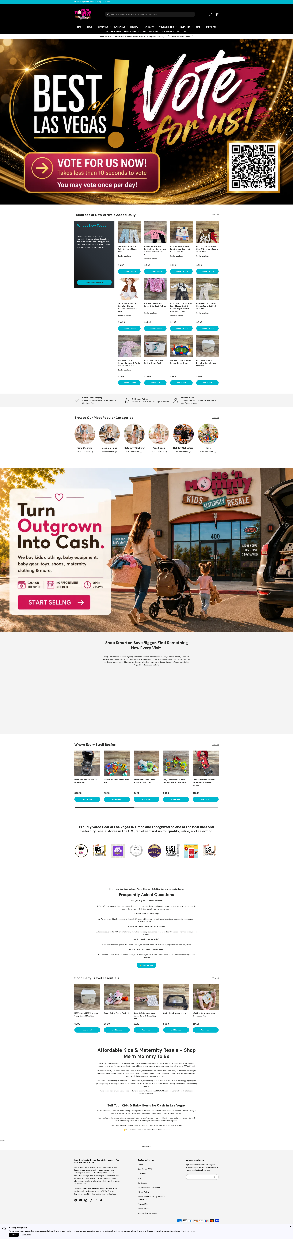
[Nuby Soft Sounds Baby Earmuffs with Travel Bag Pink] (146, 997)
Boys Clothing (109, 447)
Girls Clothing (84, 447)
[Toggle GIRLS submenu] (94, 27)
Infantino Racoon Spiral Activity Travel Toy (144, 781)
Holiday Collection (183, 447)
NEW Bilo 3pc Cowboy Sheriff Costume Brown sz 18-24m (207, 249)
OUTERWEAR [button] (119, 27)
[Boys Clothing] (109, 434)
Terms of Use (143, 1204)
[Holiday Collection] (183, 434)
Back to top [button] (146, 1146)
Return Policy (143, 1208)
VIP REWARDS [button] (168, 31)
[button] (217, 14)
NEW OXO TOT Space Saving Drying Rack (153, 361)
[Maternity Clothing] (134, 434)
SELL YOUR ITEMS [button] (113, 31)
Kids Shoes (159, 447)
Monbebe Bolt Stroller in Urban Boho (85, 781)
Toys (208, 447)
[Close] (291, 1226)
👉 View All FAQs (146, 965)
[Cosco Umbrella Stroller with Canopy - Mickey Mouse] (206, 763)
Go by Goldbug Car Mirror (175, 1013)
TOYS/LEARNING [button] (166, 27)
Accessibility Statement (148, 1213)
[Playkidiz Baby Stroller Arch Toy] (117, 763)
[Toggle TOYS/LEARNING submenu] (175, 27)
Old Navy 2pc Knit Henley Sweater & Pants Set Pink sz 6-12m (129, 363)
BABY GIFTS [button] (211, 27)
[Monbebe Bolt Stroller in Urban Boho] (87, 763)
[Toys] (208, 434)
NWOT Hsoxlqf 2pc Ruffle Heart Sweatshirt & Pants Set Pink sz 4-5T (155, 250)
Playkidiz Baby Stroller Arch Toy (116, 781)
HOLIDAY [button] (134, 27)
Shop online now (106, 1091)
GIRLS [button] (89, 27)
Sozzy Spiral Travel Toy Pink (116, 1013)
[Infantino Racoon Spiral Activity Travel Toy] (146, 763)
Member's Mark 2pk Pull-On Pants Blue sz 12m (127, 249)
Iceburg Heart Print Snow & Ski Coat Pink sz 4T (155, 306)
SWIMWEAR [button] (103, 27)
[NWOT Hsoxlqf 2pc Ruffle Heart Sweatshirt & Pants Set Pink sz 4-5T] (155, 232)
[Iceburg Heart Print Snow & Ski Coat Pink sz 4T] (155, 289)
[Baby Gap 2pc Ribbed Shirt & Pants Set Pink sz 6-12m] (207, 289)
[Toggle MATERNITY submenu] (155, 27)
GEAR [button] (197, 27)
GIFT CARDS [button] (154, 31)
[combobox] (150, 14)
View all (215, 215)
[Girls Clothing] (85, 434)
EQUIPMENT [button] (184, 27)
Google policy (190, 1231)
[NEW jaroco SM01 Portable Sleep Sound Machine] (207, 346)
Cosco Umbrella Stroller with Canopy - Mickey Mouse (204, 782)
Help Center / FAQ (145, 1169)
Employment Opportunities (149, 1187)
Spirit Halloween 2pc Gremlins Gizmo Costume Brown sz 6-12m (128, 307)
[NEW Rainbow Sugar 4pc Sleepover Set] (206, 997)
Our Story (142, 1174)
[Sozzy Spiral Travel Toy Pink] (117, 997)
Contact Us (142, 1183)
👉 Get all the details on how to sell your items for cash (146, 1130)
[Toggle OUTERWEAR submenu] (126, 27)
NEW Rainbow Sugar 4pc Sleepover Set (204, 1014)
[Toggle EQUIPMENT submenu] (191, 27)
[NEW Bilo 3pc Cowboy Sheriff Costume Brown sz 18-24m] (207, 232)
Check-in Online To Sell (180, 37)
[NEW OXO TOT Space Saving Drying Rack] (155, 346)
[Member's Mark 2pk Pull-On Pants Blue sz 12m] (129, 232)
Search (140, 1164)
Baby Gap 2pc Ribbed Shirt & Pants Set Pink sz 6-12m (206, 306)
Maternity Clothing (134, 447)
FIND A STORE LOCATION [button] (135, 31)
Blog (139, 1178)
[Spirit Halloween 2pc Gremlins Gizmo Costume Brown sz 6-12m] (129, 289)
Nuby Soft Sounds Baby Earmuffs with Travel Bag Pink (145, 1016)
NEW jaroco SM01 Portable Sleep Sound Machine (206, 363)
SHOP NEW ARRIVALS (94, 282)
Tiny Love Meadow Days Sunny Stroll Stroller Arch (174, 781)
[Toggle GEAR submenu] (202, 27)
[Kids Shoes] (158, 434)
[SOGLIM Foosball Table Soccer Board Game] (181, 346)
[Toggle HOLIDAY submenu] (139, 27)
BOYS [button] (79, 27)
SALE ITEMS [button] (182, 31)
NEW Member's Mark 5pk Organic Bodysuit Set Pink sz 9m (180, 249)
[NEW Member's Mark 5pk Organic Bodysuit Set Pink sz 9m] (181, 232)
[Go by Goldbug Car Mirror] (176, 997)
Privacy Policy (143, 1192)
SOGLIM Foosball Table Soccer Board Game (180, 361)
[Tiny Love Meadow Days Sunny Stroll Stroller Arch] (176, 763)
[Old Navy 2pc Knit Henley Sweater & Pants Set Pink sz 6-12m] (129, 346)
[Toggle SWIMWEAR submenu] (109, 27)
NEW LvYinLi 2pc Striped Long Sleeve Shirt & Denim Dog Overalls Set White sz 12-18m (181, 307)
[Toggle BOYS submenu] (83, 27)
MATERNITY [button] (149, 27)
